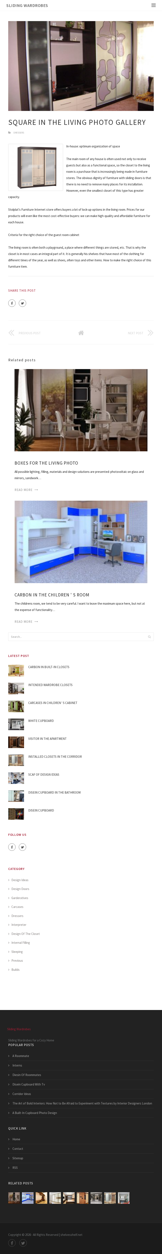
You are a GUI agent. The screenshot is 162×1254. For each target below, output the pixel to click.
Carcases (17, 907)
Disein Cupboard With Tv (28, 1084)
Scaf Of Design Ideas (43, 775)
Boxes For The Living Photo (46, 463)
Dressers (19, 132)
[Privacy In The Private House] (41, 1198)
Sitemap (17, 1158)
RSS (15, 1168)
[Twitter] (22, 303)
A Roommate (20, 1056)
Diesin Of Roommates (26, 1075)
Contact (17, 1149)
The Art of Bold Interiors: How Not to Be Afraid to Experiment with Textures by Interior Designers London (82, 1103)
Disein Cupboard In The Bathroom (54, 792)
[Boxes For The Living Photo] (81, 410)
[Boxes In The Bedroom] (55, 1198)
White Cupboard (41, 721)
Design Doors (20, 889)
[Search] (149, 636)
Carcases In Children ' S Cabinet (52, 703)
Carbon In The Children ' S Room (52, 595)
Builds (15, 970)
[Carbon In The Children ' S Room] (81, 541)
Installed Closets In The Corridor (55, 757)
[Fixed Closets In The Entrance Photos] (124, 1198)
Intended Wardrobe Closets (50, 685)
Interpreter (18, 925)
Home (16, 1139)
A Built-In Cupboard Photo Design (34, 1113)
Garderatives (19, 898)
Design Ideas (19, 880)
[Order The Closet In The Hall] (96, 1198)
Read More (23, 490)
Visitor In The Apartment (47, 739)
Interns (17, 1065)
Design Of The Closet (25, 934)
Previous (17, 961)
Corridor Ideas (21, 1094)
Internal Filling (20, 943)
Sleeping (17, 952)
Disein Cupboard (41, 810)
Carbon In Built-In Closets (48, 667)
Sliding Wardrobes (27, 5)
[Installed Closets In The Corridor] (110, 1198)
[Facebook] (12, 303)
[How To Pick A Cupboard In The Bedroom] (82, 1198)
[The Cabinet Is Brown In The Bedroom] (69, 1198)
